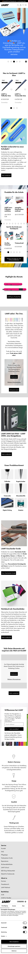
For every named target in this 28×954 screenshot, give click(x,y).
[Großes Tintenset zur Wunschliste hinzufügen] (11, 238)
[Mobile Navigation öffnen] (26, 5)
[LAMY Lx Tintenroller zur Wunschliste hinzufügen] (25, 89)
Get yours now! (14, 390)
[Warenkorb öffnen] (20, 5)
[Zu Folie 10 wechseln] (27, 223)
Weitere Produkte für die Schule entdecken (14, 259)
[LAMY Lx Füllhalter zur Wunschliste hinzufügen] (11, 89)
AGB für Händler (6, 898)
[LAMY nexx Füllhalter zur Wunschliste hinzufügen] (11, 203)
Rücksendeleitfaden (7, 864)
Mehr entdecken (6, 454)
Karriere (3, 881)
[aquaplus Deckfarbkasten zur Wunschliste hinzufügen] (22, 203)
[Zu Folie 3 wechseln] (14, 61)
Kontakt (3, 848)
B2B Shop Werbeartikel (8, 871)
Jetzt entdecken (6, 175)
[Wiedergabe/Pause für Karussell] (26, 61)
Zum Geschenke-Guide (8, 573)
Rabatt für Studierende (7, 874)
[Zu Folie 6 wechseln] (15, 223)
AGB (2, 895)
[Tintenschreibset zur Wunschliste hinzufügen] (22, 238)
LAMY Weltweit (5, 887)
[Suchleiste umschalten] (18, 5)
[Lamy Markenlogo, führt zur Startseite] (5, 5)
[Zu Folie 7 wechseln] (18, 223)
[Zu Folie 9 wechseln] (24, 223)
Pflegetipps (4, 855)
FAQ (2, 851)
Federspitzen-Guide (7, 858)
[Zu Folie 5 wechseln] (20, 61)
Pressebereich (5, 884)
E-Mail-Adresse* (8, 721)
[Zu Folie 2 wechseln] (11, 61)
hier (8, 739)
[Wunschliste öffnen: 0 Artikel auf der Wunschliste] (23, 5)
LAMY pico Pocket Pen (14, 297)
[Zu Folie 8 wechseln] (21, 223)
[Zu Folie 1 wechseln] (8, 61)
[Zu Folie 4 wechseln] (17, 61)
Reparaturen (4, 861)
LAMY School (5, 867)
